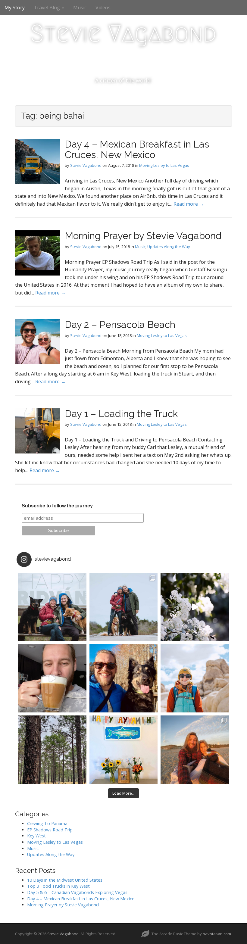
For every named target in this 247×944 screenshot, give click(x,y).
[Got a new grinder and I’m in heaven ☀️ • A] (52, 678)
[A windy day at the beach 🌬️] (123, 607)
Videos (103, 7)
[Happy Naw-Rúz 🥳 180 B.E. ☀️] (123, 678)
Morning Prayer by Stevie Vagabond (143, 235)
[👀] (52, 749)
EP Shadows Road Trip (50, 830)
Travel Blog (47, 7)
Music (79, 7)
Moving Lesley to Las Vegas (164, 165)
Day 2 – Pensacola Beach (120, 324)
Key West (36, 836)
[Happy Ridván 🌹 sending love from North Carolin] (52, 607)
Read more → (189, 204)
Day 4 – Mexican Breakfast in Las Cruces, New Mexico (137, 149)
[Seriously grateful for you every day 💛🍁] (195, 678)
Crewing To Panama (47, 823)
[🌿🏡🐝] (195, 607)
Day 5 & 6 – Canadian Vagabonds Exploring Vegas (77, 892)
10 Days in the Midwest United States (64, 880)
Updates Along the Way (168, 246)
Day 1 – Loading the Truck (121, 413)
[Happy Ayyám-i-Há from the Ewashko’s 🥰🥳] (123, 749)
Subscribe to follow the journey (57, 505)
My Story (15, 7)
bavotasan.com (217, 933)
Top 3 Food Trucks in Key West (58, 886)
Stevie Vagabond (123, 33)
